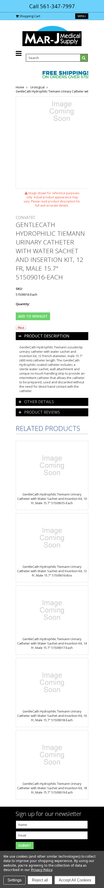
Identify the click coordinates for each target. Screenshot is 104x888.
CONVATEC (26, 217)
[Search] (84, 58)
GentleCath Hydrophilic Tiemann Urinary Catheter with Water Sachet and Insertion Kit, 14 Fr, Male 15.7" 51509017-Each (52, 643)
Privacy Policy (41, 869)
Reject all (40, 880)
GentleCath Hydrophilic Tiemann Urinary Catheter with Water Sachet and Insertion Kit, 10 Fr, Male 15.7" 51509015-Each (52, 498)
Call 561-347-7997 (52, 6)
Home (20, 87)
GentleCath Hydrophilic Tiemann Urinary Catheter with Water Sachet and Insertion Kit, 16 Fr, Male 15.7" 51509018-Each (52, 715)
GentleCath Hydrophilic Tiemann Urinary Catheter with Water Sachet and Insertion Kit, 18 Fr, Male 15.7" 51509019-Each (52, 788)
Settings (14, 880)
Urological (37, 87)
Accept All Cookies (75, 880)
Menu (82, 16)
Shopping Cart (29, 16)
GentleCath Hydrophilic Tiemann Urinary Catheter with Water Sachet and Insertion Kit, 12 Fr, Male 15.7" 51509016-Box (52, 571)
